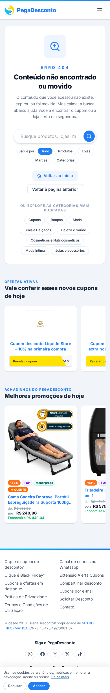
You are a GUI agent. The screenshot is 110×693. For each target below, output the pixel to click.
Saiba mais (60, 677)
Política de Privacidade (26, 596)
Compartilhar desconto (81, 583)
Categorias (66, 160)
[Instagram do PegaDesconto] (55, 654)
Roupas (57, 220)
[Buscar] (89, 136)
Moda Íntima (35, 250)
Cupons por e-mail (76, 591)
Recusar (15, 686)
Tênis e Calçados (37, 230)
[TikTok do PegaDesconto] (80, 654)
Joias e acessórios (70, 250)
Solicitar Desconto (76, 599)
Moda (77, 220)
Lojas (86, 151)
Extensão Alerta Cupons (82, 575)
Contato (67, 606)
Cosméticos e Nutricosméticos (55, 240)
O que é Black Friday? (25, 575)
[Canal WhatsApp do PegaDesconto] (30, 654)
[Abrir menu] (99, 10)
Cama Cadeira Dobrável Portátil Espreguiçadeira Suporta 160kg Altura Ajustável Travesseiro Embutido (38, 499)
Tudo (45, 151)
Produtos (65, 151)
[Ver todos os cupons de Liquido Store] (40, 323)
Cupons (34, 220)
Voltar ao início (58, 175)
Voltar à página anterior (55, 189)
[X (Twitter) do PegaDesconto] (67, 654)
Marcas (41, 160)
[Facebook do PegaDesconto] (43, 654)
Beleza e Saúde (73, 230)
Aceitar (39, 686)
